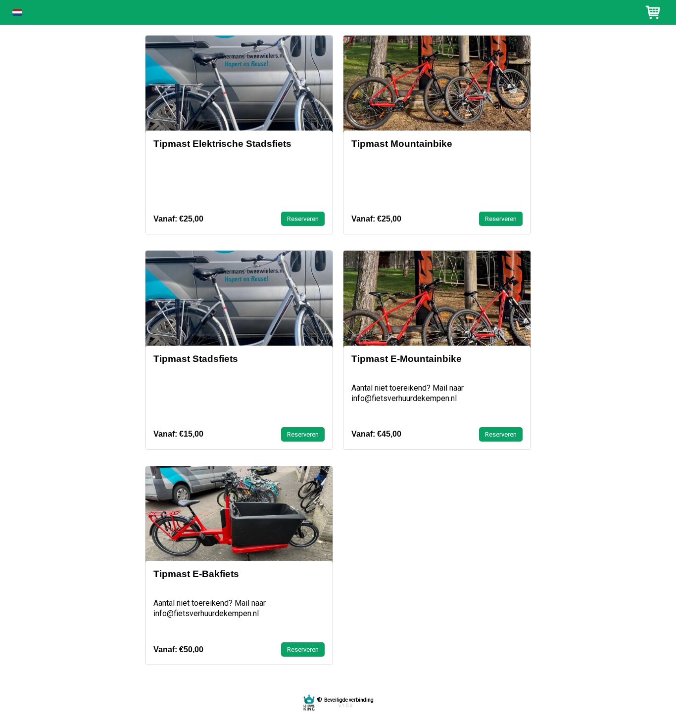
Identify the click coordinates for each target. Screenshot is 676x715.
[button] (17, 12)
